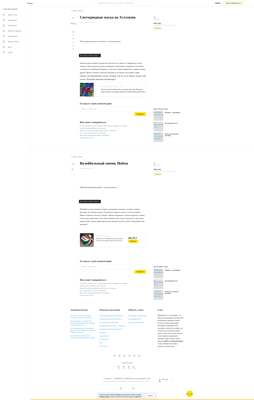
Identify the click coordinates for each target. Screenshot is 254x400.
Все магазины (104, 339)
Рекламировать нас (134, 319)
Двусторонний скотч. (171, 123)
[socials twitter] (129, 368)
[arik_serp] (157, 18)
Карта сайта (104, 346)
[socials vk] (119, 368)
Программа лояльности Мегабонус (111, 316)
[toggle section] (85, 344)
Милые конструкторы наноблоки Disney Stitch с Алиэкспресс (98, 130)
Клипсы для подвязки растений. (171, 134)
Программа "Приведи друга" (138, 316)
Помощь (102, 332)
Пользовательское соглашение (115, 381)
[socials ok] (124, 368)
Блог (101, 343)
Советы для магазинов (136, 322)
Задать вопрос (104, 336)
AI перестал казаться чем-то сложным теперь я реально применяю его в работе (103, 126)
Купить (133, 241)
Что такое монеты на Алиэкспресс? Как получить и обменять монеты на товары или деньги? (82, 330)
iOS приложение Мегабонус (109, 322)
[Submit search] (151, 3)
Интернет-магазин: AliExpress (103, 236)
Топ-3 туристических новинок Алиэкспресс (93, 133)
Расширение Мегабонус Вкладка (111, 329)
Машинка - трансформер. (172, 112)
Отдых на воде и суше (86, 137)
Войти (217, 3)
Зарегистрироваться (233, 3)
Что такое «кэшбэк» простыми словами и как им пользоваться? (81, 316)
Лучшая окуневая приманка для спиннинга (93, 128)
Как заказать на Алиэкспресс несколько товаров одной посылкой (82, 337)
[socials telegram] (134, 368)
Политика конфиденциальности (138, 381)
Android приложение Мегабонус (110, 319)
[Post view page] (158, 116)
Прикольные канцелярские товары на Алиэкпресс (95, 135)
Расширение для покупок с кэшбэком (112, 326)
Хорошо (150, 395)
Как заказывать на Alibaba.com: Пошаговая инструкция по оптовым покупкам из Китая (82, 323)
